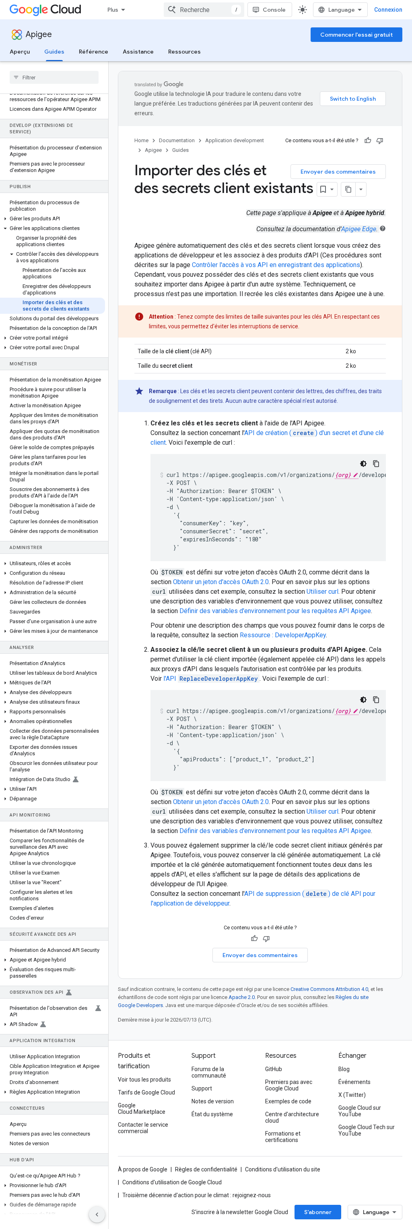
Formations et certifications (283, 1136)
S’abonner (318, 1212)
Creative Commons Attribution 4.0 (329, 989)
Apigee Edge (358, 229)
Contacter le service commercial (143, 1127)
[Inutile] (380, 141)
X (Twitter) (352, 1095)
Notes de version (213, 1101)
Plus (112, 9)
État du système (212, 1114)
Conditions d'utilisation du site (282, 1169)
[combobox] (204, 9)
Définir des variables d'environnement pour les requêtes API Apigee (275, 611)
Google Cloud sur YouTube (359, 1111)
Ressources (184, 51)
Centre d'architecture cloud (292, 1117)
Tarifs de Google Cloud (146, 1092)
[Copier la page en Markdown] (348, 189)
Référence (93, 51)
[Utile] (368, 141)
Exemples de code (288, 1101)
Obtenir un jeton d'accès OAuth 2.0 (221, 582)
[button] (52, 219)
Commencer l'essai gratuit (356, 34)
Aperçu (20, 51)
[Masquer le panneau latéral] (97, 1214)
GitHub (273, 1069)
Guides (54, 51)
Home (141, 140)
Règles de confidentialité (206, 1169)
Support (202, 1088)
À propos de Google (142, 1169)
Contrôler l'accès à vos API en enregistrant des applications (276, 265)
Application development (234, 140)
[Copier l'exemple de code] (376, 463)
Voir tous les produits (144, 1079)
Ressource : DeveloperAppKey (283, 635)
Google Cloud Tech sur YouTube (366, 1130)
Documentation (177, 140)
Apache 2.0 (242, 997)
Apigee (39, 34)
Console (274, 9)
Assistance (138, 51)
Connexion (388, 9)
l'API (210, 678)
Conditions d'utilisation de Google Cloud (172, 1182)
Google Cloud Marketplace (141, 1108)
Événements (354, 1082)
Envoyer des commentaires (338, 171)
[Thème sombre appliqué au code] (363, 463)
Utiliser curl (322, 591)
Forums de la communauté (209, 1072)
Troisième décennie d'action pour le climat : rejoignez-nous (196, 1195)
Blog (344, 1069)
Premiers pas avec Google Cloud (288, 1085)
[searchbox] (54, 77)
